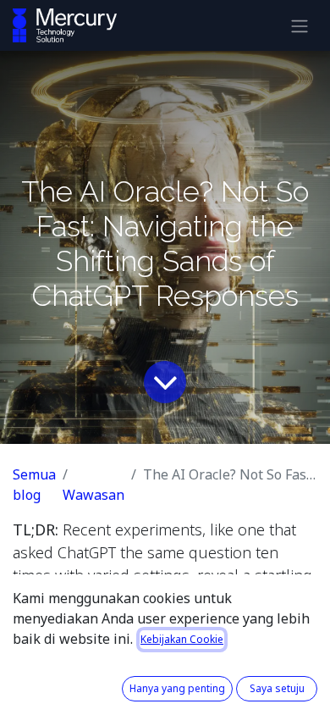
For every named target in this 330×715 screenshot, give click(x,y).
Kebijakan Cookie (181, 639)
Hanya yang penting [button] (177, 688)
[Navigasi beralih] (299, 25)
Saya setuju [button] (277, 688)
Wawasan (93, 494)
